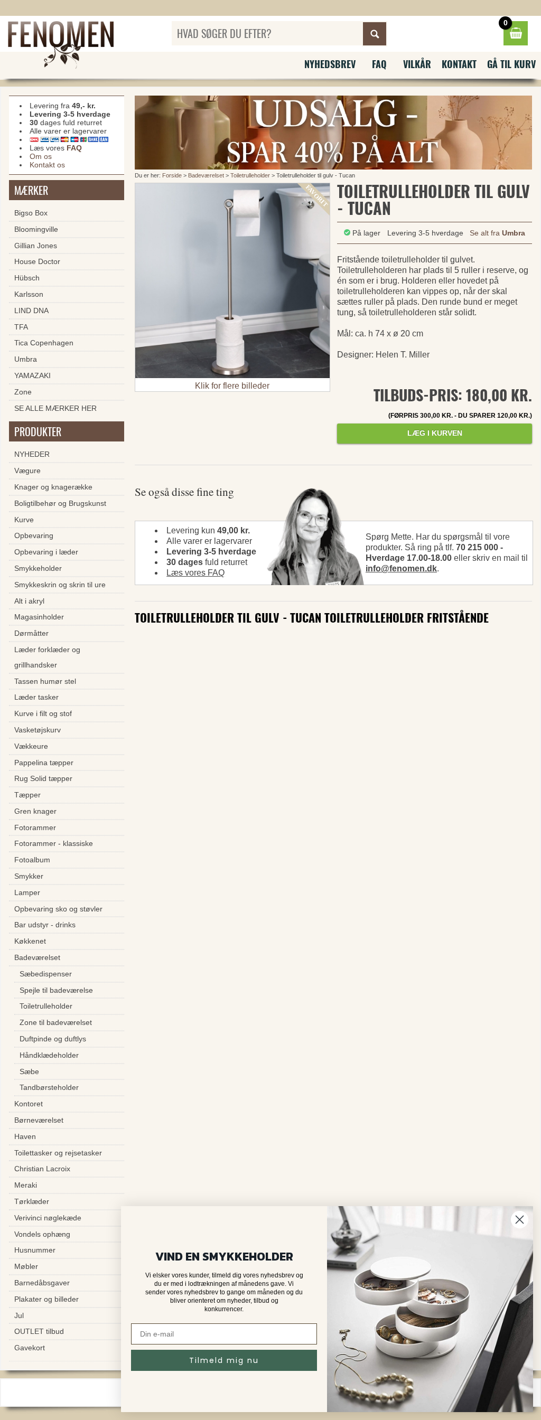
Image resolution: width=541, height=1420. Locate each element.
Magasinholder (39, 617)
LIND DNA (31, 310)
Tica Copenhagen (43, 342)
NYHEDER (32, 454)
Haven (25, 1136)
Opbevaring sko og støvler (58, 909)
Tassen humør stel (45, 681)
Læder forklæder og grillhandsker (47, 657)
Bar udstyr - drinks (45, 924)
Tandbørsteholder (49, 1087)
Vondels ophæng (42, 1234)
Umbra (25, 359)
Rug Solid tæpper (43, 778)
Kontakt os (47, 165)
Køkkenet (30, 941)
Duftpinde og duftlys (53, 1039)
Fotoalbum (32, 859)
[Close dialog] (519, 1219)
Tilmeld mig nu (224, 1360)
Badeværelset (206, 175)
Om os (41, 156)
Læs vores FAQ (195, 572)
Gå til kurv (511, 64)
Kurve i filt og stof (43, 713)
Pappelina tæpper (43, 762)
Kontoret (28, 1103)
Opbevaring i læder (46, 552)
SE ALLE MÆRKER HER (55, 408)
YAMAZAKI (32, 375)
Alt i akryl (29, 601)
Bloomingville (36, 229)
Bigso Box (31, 213)
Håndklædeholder (49, 1055)
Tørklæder (31, 1201)
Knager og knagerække (53, 487)
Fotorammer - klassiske (53, 843)
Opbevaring (33, 535)
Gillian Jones (35, 245)
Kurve (24, 519)
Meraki (25, 1185)
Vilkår (417, 64)
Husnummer (34, 1250)
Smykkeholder (38, 568)
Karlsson (28, 294)
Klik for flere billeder (232, 385)
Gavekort (29, 1347)
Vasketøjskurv (37, 730)
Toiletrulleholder (250, 175)
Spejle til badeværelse (56, 990)
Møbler (26, 1266)
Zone (23, 392)
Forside (172, 175)
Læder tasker (36, 697)
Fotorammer (35, 827)
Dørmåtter (31, 633)
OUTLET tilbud (39, 1331)
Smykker (28, 876)
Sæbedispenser (46, 974)
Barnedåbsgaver (42, 1282)
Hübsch (27, 278)
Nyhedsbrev (330, 64)
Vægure (27, 470)
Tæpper (27, 795)
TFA (21, 327)
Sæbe (29, 1071)
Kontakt (459, 64)
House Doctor (37, 261)
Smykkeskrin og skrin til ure (60, 584)
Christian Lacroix (42, 1168)
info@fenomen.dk (401, 568)
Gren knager (35, 811)
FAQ (379, 64)
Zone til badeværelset (56, 1022)
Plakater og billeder (46, 1299)
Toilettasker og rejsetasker (58, 1153)
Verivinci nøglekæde (47, 1218)
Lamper (27, 892)
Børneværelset (38, 1120)
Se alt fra (497, 233)
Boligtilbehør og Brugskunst (60, 503)
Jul (19, 1315)
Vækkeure (31, 746)
